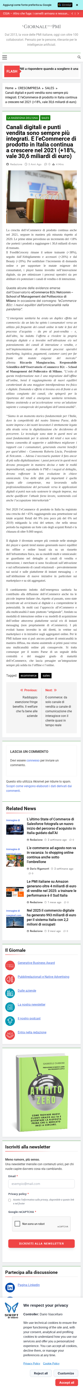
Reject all (41, 1373)
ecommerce (28, 675)
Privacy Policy (31, 1363)
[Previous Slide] (72, 13)
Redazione (16, 164)
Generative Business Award (36, 963)
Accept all (66, 1382)
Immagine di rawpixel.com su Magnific (13, 854)
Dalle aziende (27, 990)
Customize (66, 1373)
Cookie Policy (51, 1363)
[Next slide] (78, 13)
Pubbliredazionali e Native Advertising (43, 977)
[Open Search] (79, 57)
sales (46, 675)
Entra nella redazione (32, 1032)
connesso (33, 760)
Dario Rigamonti (39, 869)
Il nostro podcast (29, 1018)
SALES (45, 118)
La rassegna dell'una (23, 118)
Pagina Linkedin (29, 1285)
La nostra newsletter (31, 1004)
